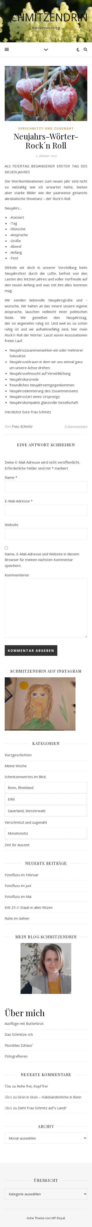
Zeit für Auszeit (17, 844)
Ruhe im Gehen (17, 918)
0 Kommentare (76, 426)
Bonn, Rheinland (20, 787)
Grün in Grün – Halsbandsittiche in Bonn (49, 1097)
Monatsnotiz (18, 833)
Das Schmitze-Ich (19, 1034)
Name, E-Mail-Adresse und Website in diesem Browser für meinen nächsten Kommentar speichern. (42, 560)
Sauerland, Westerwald (26, 810)
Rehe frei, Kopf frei (32, 1086)
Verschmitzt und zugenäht (46, 128)
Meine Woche (16, 765)
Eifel (11, 799)
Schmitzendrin (46, 17)
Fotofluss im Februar (21, 874)
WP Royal (58, 1218)
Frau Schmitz (22, 426)
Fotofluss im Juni (18, 885)
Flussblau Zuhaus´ (19, 1045)
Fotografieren (16, 1056)
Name (11, 477)
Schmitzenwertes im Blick (25, 776)
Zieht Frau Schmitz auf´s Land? (42, 1107)
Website (11, 524)
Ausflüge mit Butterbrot (24, 1023)
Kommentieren (17, 575)
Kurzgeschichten (18, 755)
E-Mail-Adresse (19, 501)
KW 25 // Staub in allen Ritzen (29, 907)
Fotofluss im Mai (18, 896)
